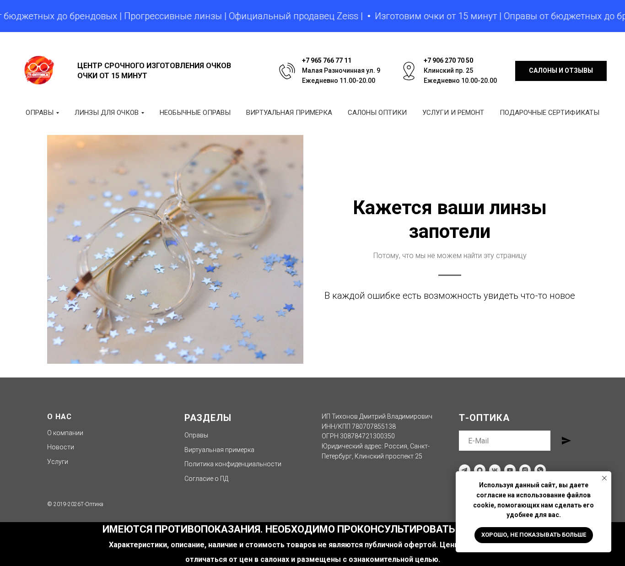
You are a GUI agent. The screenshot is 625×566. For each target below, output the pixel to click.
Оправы (196, 435)
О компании (65, 433)
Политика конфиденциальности (232, 464)
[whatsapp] (540, 470)
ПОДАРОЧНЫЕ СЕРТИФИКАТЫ (549, 112)
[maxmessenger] (479, 470)
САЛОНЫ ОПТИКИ (377, 112)
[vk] (495, 470)
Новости (60, 447)
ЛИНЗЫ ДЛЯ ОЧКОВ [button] (107, 112)
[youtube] (510, 470)
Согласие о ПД (206, 478)
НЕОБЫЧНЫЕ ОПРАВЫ (195, 112)
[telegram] (464, 470)
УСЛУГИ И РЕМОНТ (453, 112)
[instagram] (525, 470)
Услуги (57, 461)
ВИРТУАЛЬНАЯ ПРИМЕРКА (289, 112)
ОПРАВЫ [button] (40, 112)
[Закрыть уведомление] (604, 478)
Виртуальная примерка (219, 449)
